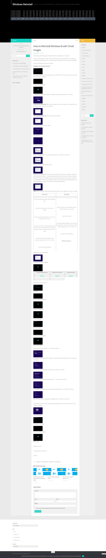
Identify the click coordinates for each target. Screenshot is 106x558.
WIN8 (23, 18)
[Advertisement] (53, 29)
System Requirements (86, 50)
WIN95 (51, 18)
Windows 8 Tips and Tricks (87, 84)
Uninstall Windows (85, 56)
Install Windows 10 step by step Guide (21, 66)
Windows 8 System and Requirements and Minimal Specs (39, 478)
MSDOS (70, 18)
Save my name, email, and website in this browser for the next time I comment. (50, 508)
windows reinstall (57, 461)
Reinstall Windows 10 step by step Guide (21, 68)
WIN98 (46, 18)
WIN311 (65, 18)
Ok (83, 556)
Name (36, 499)
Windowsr (37, 53)
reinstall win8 (38, 461)
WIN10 (18, 18)
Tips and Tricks (85, 53)
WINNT (60, 18)
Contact (82, 18)
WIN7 (27, 18)
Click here (42, 276)
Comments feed (17, 537)
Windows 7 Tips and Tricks (87, 81)
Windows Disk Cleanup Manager (20, 63)
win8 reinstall (51, 461)
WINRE (13, 18)
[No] (104, 556)
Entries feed (16, 534)
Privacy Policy (76, 18)
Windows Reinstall (23, 4)
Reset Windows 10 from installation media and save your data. (87, 142)
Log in (15, 531)
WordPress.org (16, 540)
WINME (41, 18)
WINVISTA (32, 18)
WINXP (37, 18)
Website (36, 503)
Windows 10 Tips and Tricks (87, 78)
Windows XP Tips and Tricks (87, 95)
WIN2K (55, 18)
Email (57, 499)
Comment (37, 490)
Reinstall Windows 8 (45, 461)
